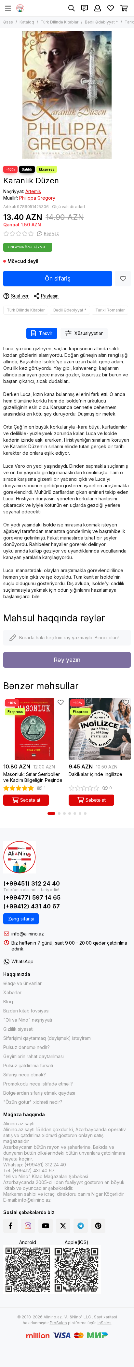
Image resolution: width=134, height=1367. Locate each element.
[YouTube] (45, 1226)
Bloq (8, 1001)
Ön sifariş (58, 278)
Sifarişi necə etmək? (24, 1074)
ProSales (58, 1322)
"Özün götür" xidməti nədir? (32, 1102)
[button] (51, 813)
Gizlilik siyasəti (18, 1029)
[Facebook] (10, 1226)
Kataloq (27, 22)
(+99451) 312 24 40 (31, 883)
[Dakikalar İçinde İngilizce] (100, 729)
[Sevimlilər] (123, 278)
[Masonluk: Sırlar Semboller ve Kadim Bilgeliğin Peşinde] (34, 729)
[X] (63, 1226)
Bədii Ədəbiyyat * (101, 22)
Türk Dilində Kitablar (59, 22)
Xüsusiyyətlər (88, 333)
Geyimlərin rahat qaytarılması (33, 1056)
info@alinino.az (27, 933)
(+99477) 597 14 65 (31, 897)
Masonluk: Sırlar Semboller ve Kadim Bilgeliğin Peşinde (32, 777)
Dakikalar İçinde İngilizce (95, 774)
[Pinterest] (98, 1226)
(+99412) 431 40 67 (31, 906)
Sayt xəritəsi (105, 1316)
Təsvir (45, 333)
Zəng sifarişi (21, 918)
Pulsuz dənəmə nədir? (26, 1047)
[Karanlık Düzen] (67, 95)
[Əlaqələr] (84, 8)
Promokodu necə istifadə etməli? (38, 1083)
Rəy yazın (67, 659)
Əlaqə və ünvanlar (22, 983)
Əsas (8, 22)
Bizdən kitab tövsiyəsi (26, 1010)
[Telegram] (81, 1226)
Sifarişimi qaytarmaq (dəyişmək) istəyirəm (47, 1038)
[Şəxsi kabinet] (97, 8)
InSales (105, 1322)
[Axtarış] (71, 8)
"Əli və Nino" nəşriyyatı (27, 1020)
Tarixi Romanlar (110, 310)
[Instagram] (28, 1226)
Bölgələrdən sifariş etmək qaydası (39, 1093)
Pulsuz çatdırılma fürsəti (28, 1065)
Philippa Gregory (37, 198)
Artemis (33, 191)
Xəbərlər (12, 992)
